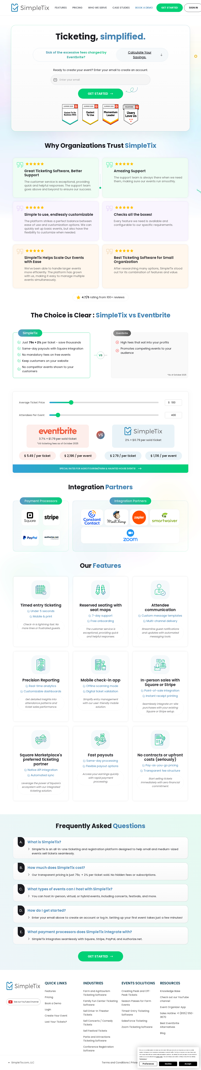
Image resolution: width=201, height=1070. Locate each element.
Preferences (148, 1064)
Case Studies (121, 7)
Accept (188, 1064)
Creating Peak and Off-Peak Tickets (136, 993)
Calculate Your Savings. (139, 54)
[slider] (71, 402)
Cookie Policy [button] (159, 1056)
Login (48, 1009)
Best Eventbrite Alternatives (169, 1025)
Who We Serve (97, 7)
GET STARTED (98, 93)
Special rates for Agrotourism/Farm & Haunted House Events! (98, 468)
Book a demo (144, 7)
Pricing (77, 7)
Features (61, 7)
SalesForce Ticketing (134, 1021)
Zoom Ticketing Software (137, 1027)
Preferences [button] (143, 1059)
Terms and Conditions (115, 1062)
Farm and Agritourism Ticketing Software (96, 993)
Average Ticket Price (32, 402)
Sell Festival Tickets (95, 1031)
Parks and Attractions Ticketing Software (96, 1038)
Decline (168, 1064)
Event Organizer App (173, 1007)
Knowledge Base (170, 991)
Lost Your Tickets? (56, 1022)
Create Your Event (56, 1015)
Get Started (169, 7)
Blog (162, 1033)
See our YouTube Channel (26, 1001)
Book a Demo (53, 1003)
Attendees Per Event (32, 415)
